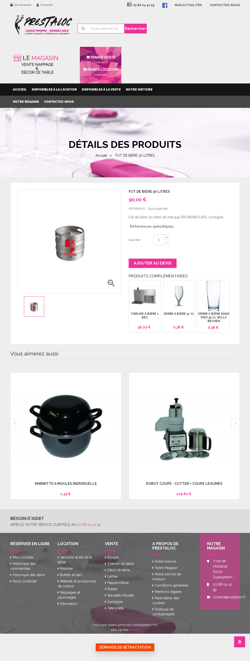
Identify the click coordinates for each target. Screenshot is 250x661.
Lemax (112, 576)
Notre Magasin (26, 101)
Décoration (68, 604)
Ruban (112, 589)
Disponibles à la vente (101, 89)
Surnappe (115, 602)
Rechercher (135, 29)
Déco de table (118, 570)
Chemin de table (120, 564)
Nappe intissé (118, 583)
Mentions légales (168, 592)
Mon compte (23, 557)
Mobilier (66, 568)
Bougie (113, 557)
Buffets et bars (71, 575)
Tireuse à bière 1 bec (145, 315)
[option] (34, 306)
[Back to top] (239, 643)
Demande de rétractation (125, 647)
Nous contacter (25, 581)
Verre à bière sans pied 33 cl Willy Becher (213, 317)
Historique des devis (29, 575)
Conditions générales (171, 585)
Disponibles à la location (54, 89)
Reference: (137, 208)
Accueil (20, 89)
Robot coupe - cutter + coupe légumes (184, 484)
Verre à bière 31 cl (179, 313)
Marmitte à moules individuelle (66, 484)
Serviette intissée (120, 595)
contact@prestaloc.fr (222, 597)
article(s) (103, 71)
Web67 (134, 630)
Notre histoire (139, 89)
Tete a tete (115, 608)
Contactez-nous (59, 101)
